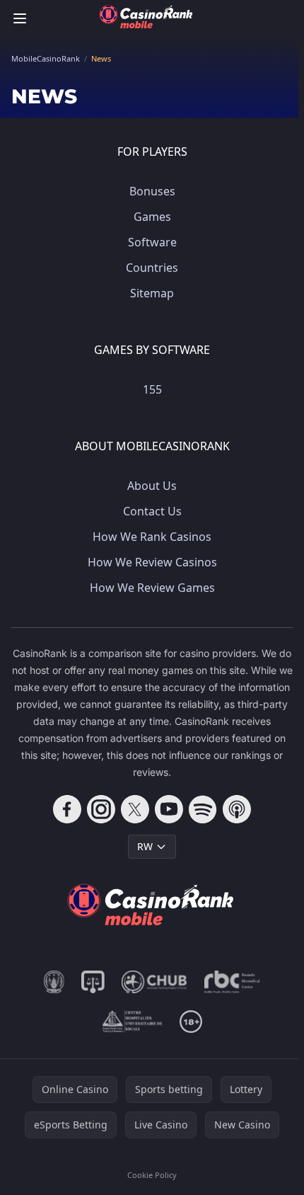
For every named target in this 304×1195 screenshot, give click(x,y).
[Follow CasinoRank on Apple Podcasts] (237, 809)
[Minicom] (54, 982)
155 (152, 389)
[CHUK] (132, 1021)
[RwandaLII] (93, 982)
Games (152, 216)
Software (152, 242)
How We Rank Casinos (152, 536)
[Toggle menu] (20, 18)
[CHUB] (154, 982)
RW (145, 846)
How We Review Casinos (152, 562)
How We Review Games (152, 587)
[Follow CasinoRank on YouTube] (169, 809)
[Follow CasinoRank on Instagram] (101, 809)
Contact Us (152, 511)
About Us (152, 485)
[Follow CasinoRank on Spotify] (203, 809)
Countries (152, 267)
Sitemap (152, 293)
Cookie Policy (152, 1175)
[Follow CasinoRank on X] (135, 809)
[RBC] (232, 982)
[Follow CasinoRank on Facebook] (67, 809)
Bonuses (152, 191)
